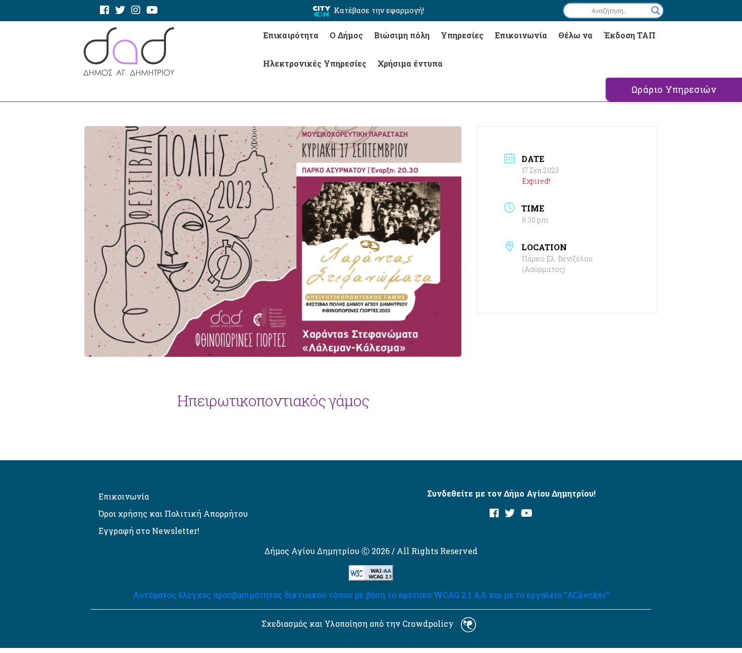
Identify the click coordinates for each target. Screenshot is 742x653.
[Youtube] (152, 10)
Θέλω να (575, 35)
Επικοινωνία (521, 35)
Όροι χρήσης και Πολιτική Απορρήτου (173, 513)
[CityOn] (322, 11)
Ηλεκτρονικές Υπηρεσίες (314, 63)
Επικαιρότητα (291, 35)
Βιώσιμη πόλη (402, 35)
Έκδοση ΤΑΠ (630, 35)
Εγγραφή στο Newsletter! (148, 530)
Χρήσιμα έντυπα (410, 63)
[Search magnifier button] (656, 11)
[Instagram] (135, 10)
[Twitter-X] (120, 10)
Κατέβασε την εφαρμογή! (379, 10)
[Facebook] (104, 10)
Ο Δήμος (346, 35)
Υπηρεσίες (462, 35)
